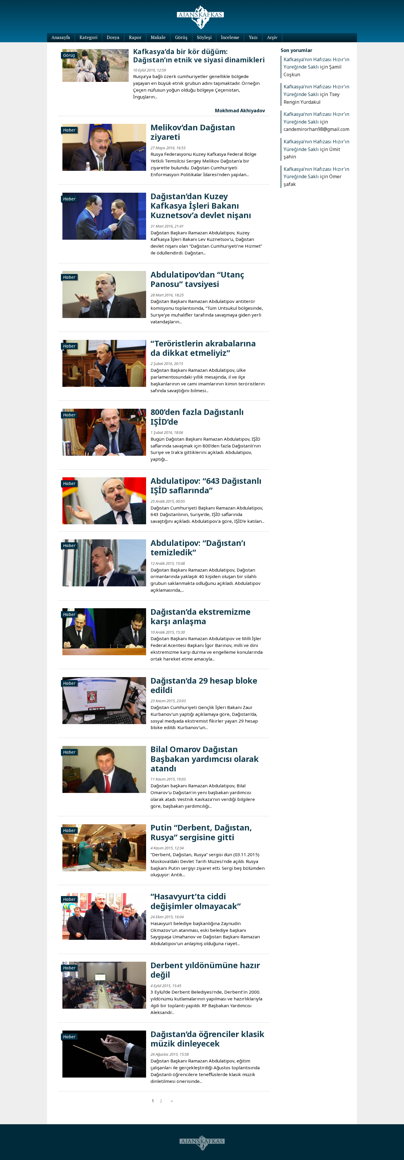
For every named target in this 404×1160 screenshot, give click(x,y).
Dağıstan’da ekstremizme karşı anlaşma (201, 616)
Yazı (253, 37)
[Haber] (104, 147)
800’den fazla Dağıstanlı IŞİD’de (197, 416)
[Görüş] (95, 65)
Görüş (181, 37)
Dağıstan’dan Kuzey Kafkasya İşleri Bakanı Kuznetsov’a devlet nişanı (201, 206)
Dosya (113, 37)
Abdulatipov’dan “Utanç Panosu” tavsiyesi (197, 279)
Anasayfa (60, 37)
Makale (158, 37)
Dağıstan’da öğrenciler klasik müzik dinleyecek (207, 1038)
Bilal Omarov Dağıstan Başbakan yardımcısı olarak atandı (205, 759)
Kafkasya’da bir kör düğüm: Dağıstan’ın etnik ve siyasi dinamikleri (199, 55)
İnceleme (230, 37)
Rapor (135, 37)
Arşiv (272, 37)
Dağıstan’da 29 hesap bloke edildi (204, 685)
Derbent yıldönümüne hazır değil (205, 970)
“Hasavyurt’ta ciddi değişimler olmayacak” (196, 901)
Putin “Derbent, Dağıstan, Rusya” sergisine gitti (201, 832)
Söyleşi (204, 37)
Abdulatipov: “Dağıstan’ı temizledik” (198, 547)
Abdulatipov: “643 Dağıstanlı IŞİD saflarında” (206, 485)
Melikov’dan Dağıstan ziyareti (193, 132)
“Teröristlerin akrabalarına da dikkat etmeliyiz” (203, 348)
